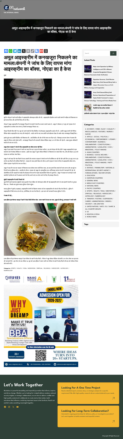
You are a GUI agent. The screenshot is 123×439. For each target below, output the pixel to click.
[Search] (113, 53)
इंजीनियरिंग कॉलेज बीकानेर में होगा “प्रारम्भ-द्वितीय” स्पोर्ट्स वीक (99, 113)
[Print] (28, 51)
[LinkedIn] (19, 51)
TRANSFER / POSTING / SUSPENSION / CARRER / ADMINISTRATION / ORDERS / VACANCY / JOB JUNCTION (99, 201)
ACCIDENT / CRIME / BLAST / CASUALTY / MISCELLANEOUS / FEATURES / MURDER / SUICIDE (100, 131)
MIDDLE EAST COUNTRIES (95, 183)
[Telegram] (15, 51)
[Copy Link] (32, 51)
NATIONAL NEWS (92, 186)
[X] (24, 51)
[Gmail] (41, 51)
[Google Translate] (37, 51)
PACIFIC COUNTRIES (94, 188)
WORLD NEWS (91, 217)
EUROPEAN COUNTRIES (95, 178)
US (88, 212)
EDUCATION (91, 175)
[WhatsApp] (10, 51)
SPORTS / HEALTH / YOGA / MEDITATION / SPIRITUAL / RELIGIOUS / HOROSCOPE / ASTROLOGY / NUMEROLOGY (100, 193)
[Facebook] (6, 51)
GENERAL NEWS (92, 180)
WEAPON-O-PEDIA (93, 214)
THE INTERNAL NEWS (11, 12)
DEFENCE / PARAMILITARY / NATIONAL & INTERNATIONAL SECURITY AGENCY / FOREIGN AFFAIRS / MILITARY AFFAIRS (99, 170)
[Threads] (46, 51)
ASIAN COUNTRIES (93, 152)
